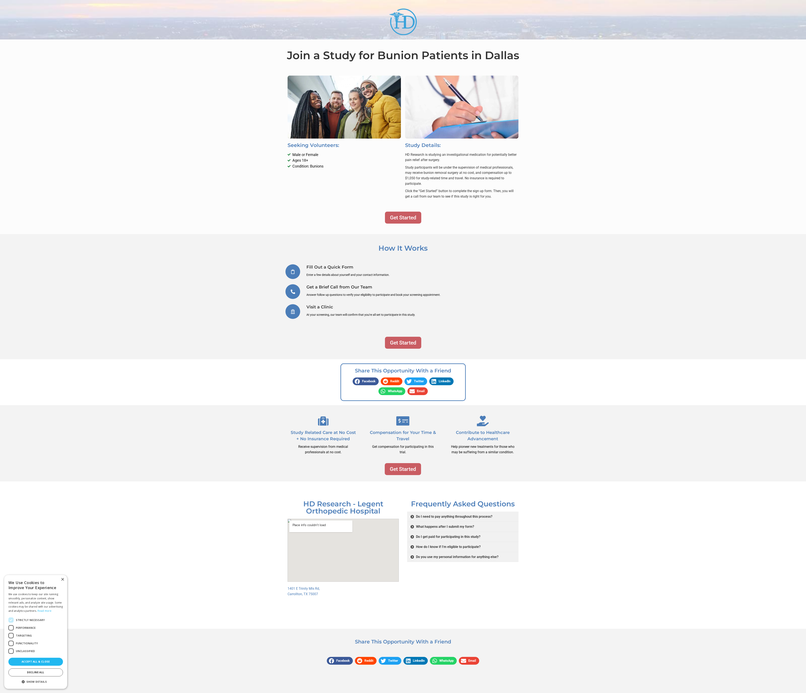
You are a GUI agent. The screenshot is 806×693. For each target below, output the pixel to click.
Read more (44, 611)
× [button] (62, 579)
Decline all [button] (35, 672)
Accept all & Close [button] (36, 661)
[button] (366, 381)
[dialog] (35, 632)
